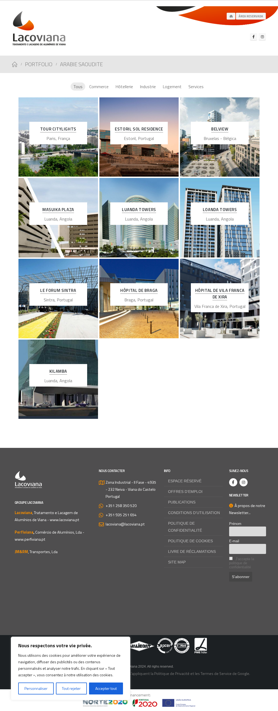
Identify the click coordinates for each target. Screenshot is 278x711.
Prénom (235, 524)
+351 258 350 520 (121, 506)
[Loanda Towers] (220, 217)
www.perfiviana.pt (30, 539)
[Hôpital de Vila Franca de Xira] (220, 298)
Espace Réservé (184, 481)
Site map (177, 562)
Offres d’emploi (185, 491)
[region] (70, 668)
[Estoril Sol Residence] (139, 137)
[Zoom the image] (139, 641)
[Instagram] (262, 36)
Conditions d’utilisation (194, 513)
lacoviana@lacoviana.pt (125, 524)
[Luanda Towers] (139, 217)
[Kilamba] (58, 379)
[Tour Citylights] (58, 137)
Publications (181, 502)
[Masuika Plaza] (58, 217)
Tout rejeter (71, 688)
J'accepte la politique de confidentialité (241, 563)
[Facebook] (253, 36)
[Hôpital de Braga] (139, 298)
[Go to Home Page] (14, 64)
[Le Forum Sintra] (58, 298)
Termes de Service (216, 674)
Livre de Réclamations (192, 551)
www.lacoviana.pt (64, 520)
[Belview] (220, 137)
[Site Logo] (39, 28)
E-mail (234, 541)
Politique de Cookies (190, 541)
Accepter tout (106, 688)
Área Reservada (251, 16)
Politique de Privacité (171, 674)
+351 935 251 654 (121, 515)
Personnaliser (36, 688)
